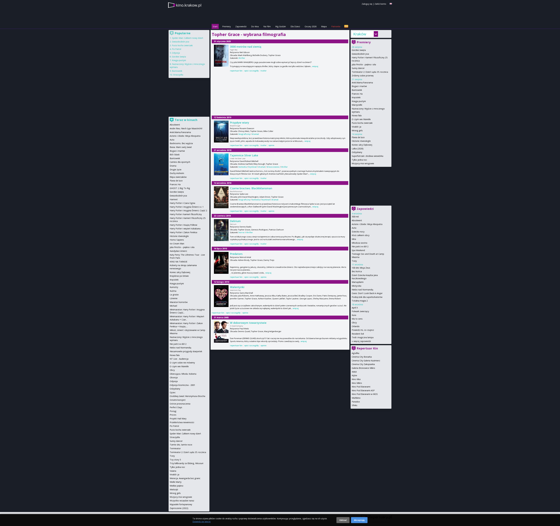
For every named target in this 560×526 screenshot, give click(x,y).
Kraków (359, 34)
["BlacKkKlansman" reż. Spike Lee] (221, 197)
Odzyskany (357, 152)
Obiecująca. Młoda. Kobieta (183, 373)
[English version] (391, 4)
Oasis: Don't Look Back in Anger (367, 293)
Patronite (335, 26)
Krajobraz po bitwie (179, 276)
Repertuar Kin (367, 348)
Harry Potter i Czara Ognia (182, 203)
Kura (354, 315)
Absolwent (357, 220)
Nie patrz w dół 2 (360, 246)
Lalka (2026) (357, 148)
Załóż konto (380, 3)
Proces (173, 414)
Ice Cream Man (177, 243)
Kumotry (174, 287)
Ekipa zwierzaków (178, 177)
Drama (173, 165)
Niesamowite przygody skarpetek (186, 351)
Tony (354, 261)
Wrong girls (357, 130)
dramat (255, 134)
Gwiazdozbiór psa (360, 53)
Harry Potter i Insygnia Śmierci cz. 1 (187, 206)
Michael (173, 305)
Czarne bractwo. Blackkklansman (251, 188)
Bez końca (357, 271)
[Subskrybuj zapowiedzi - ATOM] (346, 26)
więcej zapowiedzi (362, 341)
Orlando (355, 326)
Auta (354, 227)
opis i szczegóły (251, 70)
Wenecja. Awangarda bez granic (185, 478)
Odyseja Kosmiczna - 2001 (182, 385)
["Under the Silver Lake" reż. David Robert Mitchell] (221, 164)
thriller (242, 58)
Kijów (354, 375)
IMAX (354, 371)
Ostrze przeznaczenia (180, 403)
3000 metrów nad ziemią (245, 46)
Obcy (354, 322)
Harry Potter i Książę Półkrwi (183, 225)
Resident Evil (358, 333)
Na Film (267, 26)
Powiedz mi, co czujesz (363, 330)
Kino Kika (356, 379)
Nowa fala (357, 115)
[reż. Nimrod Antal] (221, 263)
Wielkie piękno (176, 485)
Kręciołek (356, 97)
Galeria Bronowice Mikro (363, 368)
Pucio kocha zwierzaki (362, 123)
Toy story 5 (175, 459)
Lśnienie (173, 298)
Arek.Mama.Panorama (362, 82)
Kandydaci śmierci (178, 251)
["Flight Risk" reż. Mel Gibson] (221, 56)
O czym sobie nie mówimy (182, 362)
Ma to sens (357, 318)
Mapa (324, 26)
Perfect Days (176, 407)
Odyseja (176, 52)
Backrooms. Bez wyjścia (181, 143)
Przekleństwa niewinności (182, 422)
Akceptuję (359, 520)
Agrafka (355, 353)
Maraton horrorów (179, 302)
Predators (236, 254)
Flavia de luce (358, 137)
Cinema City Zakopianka (363, 364)
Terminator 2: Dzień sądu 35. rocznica (370, 72)
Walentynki (237, 287)
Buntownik (357, 90)
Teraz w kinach (186, 120)
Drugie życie (175, 169)
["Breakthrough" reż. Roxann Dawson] (221, 132)
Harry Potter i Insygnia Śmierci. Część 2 (188, 210)
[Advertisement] (280, 94)
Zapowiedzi (240, 26)
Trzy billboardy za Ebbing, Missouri (186, 463)
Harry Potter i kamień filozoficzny (186, 214)
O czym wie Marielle (361, 119)
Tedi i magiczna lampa (362, 337)
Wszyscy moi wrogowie (363, 163)
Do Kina (255, 26)
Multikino (356, 397)
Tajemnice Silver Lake (244, 155)
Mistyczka (356, 285)
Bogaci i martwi (359, 86)
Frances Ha (357, 93)
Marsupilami (357, 282)
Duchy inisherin (177, 173)
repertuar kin (236, 70)
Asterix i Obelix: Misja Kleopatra (367, 224)
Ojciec (173, 392)
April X (355, 307)
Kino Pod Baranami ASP (363, 390)
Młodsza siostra (359, 242)
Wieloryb (174, 489)
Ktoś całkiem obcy (360, 235)
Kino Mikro (357, 383)
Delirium (235, 221)
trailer (264, 70)
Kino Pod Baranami (361, 386)
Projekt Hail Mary (178, 418)
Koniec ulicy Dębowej (362, 144)
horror (242, 232)
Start (215, 26)
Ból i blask (175, 154)
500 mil (355, 216)
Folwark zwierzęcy (360, 311)
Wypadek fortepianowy (181, 504)
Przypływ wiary (239, 122)
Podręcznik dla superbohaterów (367, 297)
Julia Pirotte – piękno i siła (182, 247)
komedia (243, 167)
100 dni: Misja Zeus (361, 267)
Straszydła (178, 74)
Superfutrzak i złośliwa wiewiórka (367, 156)
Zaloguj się (367, 3)
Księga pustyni (359, 101)
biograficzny (244, 134)
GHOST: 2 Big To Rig (180, 188)
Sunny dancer (358, 68)
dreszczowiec (273, 167)
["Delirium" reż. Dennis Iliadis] (221, 230)
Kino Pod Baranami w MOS (365, 394)
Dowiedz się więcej (201, 521)
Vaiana (173, 470)
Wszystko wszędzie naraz (182, 500)
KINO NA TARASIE (178, 261)
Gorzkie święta (359, 50)
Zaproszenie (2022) (179, 508)
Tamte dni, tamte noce (181, 444)
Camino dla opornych (180, 162)
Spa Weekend (358, 250)
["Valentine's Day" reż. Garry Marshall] (221, 296)
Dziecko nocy (358, 231)
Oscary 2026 (310, 26)
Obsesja (174, 377)
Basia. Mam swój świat (181, 147)
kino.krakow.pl (188, 5)
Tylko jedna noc (359, 159)
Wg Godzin (280, 26)
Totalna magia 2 (360, 300)
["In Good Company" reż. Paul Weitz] (221, 332)
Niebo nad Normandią (362, 289)
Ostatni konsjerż (178, 400)
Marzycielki (357, 104)
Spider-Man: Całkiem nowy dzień (187, 38)
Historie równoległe (361, 141)
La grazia (174, 294)
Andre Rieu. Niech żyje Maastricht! (186, 128)
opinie (271, 145)
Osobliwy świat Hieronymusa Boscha (187, 396)
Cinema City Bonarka (362, 356)
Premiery (226, 26)
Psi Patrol (176, 49)
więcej (315, 66)
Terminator (175, 448)
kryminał (252, 167)
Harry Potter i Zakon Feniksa (183, 232)
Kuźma (173, 291)
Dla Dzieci (295, 26)
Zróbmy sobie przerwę (362, 75)
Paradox (356, 401)
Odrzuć (343, 520)
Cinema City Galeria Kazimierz (366, 360)
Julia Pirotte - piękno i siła (364, 64)
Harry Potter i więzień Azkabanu (185, 228)
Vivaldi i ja (356, 126)
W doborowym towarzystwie (248, 322)
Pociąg (173, 411)
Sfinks (354, 405)
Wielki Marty (175, 482)
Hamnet (174, 199)
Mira (354, 239)
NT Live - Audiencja (179, 358)
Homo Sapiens (177, 239)
